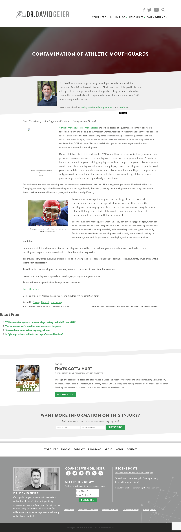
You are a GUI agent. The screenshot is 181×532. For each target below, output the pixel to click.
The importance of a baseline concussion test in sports (33, 326)
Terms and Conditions (88, 509)
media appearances (103, 107)
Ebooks (66, 449)
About (108, 449)
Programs (94, 449)
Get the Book (65, 394)
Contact (132, 449)
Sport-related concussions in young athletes (27, 330)
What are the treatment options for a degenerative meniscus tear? (124, 306)
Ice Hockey (56, 302)
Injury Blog (117, 17)
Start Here (99, 17)
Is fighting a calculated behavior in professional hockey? (34, 334)
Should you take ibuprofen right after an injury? (137, 487)
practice (123, 107)
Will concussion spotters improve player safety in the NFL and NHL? (40, 322)
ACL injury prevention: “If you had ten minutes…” (47, 306)
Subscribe (115, 427)
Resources (136, 17)
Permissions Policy (110, 509)
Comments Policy (131, 509)
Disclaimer (69, 509)
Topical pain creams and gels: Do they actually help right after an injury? (136, 480)
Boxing (36, 302)
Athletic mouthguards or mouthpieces (78, 128)
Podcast (79, 449)
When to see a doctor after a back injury (134, 472)
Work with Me (156, 17)
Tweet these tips (31, 289)
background (87, 107)
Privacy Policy (149, 509)
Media (119, 449)
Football (45, 302)
